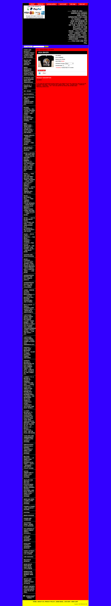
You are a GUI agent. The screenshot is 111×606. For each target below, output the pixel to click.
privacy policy (51, 4)
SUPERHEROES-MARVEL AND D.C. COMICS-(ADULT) (29, 277)
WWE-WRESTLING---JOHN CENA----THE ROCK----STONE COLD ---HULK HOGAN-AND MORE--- (29, 128)
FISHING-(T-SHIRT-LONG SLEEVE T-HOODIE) (29, 508)
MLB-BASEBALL (29, 94)
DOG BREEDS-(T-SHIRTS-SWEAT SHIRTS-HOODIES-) (29, 531)
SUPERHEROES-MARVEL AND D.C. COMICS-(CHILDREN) (29, 285)
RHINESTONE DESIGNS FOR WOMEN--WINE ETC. (28, 574)
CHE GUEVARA (28, 556)
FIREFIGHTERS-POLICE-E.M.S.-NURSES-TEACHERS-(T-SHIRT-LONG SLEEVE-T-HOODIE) (29, 449)
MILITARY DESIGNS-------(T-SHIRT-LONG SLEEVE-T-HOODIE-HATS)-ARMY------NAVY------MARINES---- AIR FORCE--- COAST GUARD (29, 462)
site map (72, 4)
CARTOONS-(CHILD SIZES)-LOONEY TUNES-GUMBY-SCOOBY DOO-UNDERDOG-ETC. (29, 340)
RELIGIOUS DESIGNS (27, 560)
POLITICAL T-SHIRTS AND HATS (28, 86)
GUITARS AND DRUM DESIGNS (29, 255)
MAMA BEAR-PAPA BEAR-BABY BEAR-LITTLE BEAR (28, 566)
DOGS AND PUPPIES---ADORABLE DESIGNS (27, 546)
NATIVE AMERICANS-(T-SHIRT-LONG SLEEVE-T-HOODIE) (29, 474)
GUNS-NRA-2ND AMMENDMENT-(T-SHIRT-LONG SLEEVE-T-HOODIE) (29, 438)
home (32, 4)
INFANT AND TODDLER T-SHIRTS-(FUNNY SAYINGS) (29, 581)
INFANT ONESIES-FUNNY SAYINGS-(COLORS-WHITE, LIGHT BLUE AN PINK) (29, 589)
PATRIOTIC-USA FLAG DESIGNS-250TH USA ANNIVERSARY (29, 80)
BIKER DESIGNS (44, 49)
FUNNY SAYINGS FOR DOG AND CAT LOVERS (29, 552)
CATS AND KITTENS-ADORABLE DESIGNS (27, 538)
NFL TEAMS (27, 91)
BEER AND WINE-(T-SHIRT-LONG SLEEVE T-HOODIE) (29, 501)
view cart (82, 4)
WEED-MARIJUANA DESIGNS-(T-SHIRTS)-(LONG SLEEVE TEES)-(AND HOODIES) (29, 71)
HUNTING (27, 512)
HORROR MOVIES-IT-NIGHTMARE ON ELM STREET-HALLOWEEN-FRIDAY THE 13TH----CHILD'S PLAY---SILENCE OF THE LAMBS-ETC (29, 367)
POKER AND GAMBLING (27, 519)
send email (63, 4)
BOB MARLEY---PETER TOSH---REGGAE (29, 148)
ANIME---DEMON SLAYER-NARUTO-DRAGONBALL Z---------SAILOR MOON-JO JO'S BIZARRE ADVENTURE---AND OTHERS (29, 296)
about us (40, 4)
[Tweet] (40, 73)
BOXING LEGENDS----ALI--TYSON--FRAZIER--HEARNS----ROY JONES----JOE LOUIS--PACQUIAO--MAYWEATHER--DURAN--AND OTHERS (29, 114)
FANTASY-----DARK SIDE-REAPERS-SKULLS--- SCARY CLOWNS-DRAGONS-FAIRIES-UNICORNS (29, 353)
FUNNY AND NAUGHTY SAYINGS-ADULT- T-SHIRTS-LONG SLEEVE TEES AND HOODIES (29, 53)
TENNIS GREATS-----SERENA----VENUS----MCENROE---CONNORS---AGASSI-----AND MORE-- (29, 140)
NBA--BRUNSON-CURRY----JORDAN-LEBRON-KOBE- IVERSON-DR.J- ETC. (29, 100)
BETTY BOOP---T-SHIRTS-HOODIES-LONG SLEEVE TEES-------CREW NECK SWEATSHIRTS (29, 308)
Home (37, 49)
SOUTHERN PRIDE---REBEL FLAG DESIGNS (28, 524)
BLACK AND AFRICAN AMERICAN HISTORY (27, 62)
